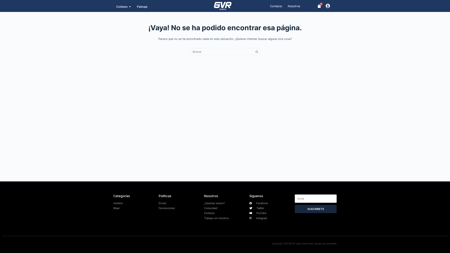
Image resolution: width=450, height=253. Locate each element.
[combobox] (221, 51)
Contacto (276, 6)
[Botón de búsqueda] (256, 51)
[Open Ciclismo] (129, 7)
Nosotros (294, 6)
